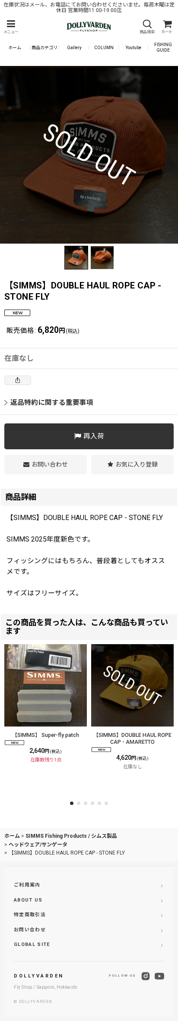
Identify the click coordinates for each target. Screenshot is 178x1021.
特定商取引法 (30, 915)
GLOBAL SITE (32, 944)
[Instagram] (145, 976)
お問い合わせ (30, 930)
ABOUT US (28, 900)
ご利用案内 (27, 885)
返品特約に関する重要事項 (51, 402)
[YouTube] (159, 976)
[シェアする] (17, 380)
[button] (10, 27)
